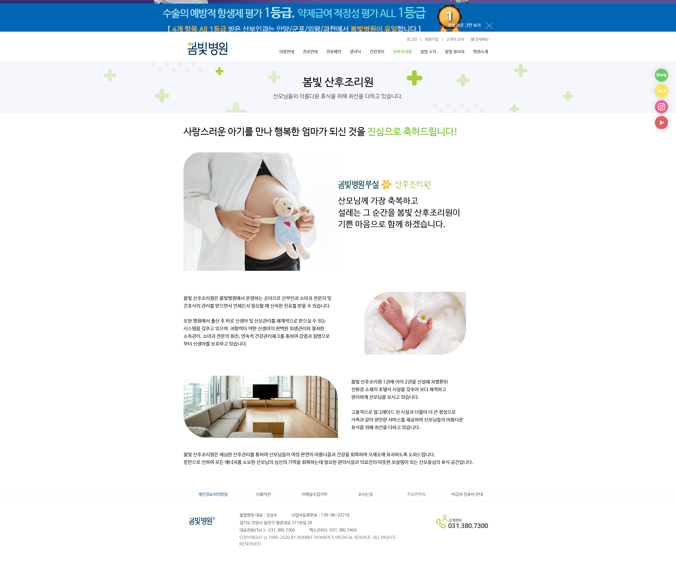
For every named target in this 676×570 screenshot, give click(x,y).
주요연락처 (416, 494)
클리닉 (355, 51)
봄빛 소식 (428, 51)
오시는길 (365, 494)
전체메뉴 (481, 39)
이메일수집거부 (314, 494)
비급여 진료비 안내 (467, 494)
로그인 (412, 39)
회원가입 (431, 39)
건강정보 (377, 51)
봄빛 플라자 (454, 51)
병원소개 (480, 51)
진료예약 (333, 51)
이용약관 (263, 494)
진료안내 (310, 51)
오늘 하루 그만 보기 (464, 21)
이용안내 (286, 51)
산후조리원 (402, 51)
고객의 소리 (455, 39)
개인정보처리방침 (213, 494)
